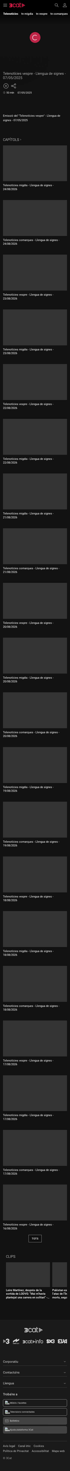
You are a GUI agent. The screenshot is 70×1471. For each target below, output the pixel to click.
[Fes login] (65, 5)
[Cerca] (58, 5)
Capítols (11, 140)
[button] (35, 1361)
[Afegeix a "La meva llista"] (6, 86)
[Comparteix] (13, 86)
